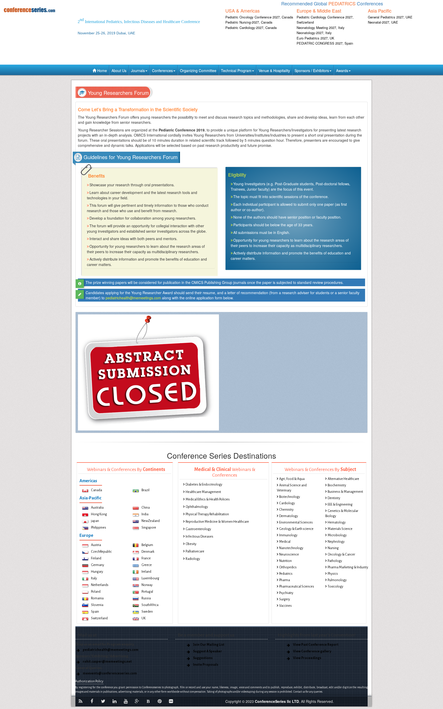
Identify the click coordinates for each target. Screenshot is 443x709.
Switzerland (99, 618)
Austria (96, 545)
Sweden (147, 611)
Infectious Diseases (199, 536)
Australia (97, 507)
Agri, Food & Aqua (292, 479)
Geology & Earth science (296, 529)
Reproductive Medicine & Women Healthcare (217, 521)
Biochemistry (337, 485)
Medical (284, 541)
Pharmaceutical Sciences (296, 586)
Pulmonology (337, 580)
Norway (147, 585)
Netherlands (99, 585)
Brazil (145, 490)
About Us (119, 70)
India (145, 514)
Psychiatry (286, 593)
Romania (97, 598)
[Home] (37, 9)
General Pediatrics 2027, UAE (390, 17)
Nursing (333, 548)
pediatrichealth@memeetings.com (133, 297)
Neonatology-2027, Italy (314, 32)
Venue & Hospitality (274, 70)
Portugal (147, 591)
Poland (95, 591)
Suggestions (203, 658)
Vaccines (285, 606)
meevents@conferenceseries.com (110, 673)
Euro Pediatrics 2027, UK (315, 38)
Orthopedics (288, 567)
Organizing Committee (198, 70)
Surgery (284, 599)
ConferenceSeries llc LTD (277, 701)
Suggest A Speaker (207, 651)
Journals (138, 70)
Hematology (337, 522)
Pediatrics (286, 574)
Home (101, 70)
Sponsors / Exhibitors (312, 70)
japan (95, 521)
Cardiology (287, 503)
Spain (95, 611)
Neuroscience (289, 554)
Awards (342, 70)
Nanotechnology (291, 548)
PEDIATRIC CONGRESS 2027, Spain (325, 43)
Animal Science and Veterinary (292, 488)
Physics (333, 574)
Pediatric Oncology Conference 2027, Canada (259, 17)
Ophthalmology (197, 507)
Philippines (98, 527)
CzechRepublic (101, 551)
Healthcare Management (203, 492)
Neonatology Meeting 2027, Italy (321, 27)
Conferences (162, 70)
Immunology (288, 535)
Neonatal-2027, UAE (383, 22)
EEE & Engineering (340, 504)
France (146, 558)
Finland (96, 558)
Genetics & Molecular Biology (341, 513)
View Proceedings (307, 658)
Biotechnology (289, 497)
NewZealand (151, 521)
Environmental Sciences (296, 522)
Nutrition (285, 561)
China (146, 507)
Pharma (284, 580)
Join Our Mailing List (208, 644)
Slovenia (97, 605)
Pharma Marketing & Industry (348, 567)
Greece (147, 565)
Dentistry (334, 498)
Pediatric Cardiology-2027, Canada (251, 27)
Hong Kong (99, 514)
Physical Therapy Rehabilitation (207, 514)
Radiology (193, 559)
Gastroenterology (198, 529)
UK (144, 618)
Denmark (148, 551)
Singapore (149, 527)
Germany (97, 565)
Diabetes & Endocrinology (204, 484)
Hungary (97, 571)
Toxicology (335, 586)
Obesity (191, 544)
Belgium (147, 545)
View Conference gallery (312, 651)
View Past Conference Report (315, 644)
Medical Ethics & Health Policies (208, 499)
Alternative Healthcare (343, 479)
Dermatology (288, 516)
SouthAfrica (150, 605)
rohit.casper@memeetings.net (107, 661)
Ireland (146, 571)
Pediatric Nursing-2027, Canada (248, 22)
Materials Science (340, 529)
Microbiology (337, 535)
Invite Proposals (205, 664)
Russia (146, 598)
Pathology (335, 561)
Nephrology (336, 541)
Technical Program (236, 70)
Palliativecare (195, 551)
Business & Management (345, 492)
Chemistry (286, 509)
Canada (96, 490)
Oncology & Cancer (341, 554)
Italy (94, 578)
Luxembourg (150, 578)
